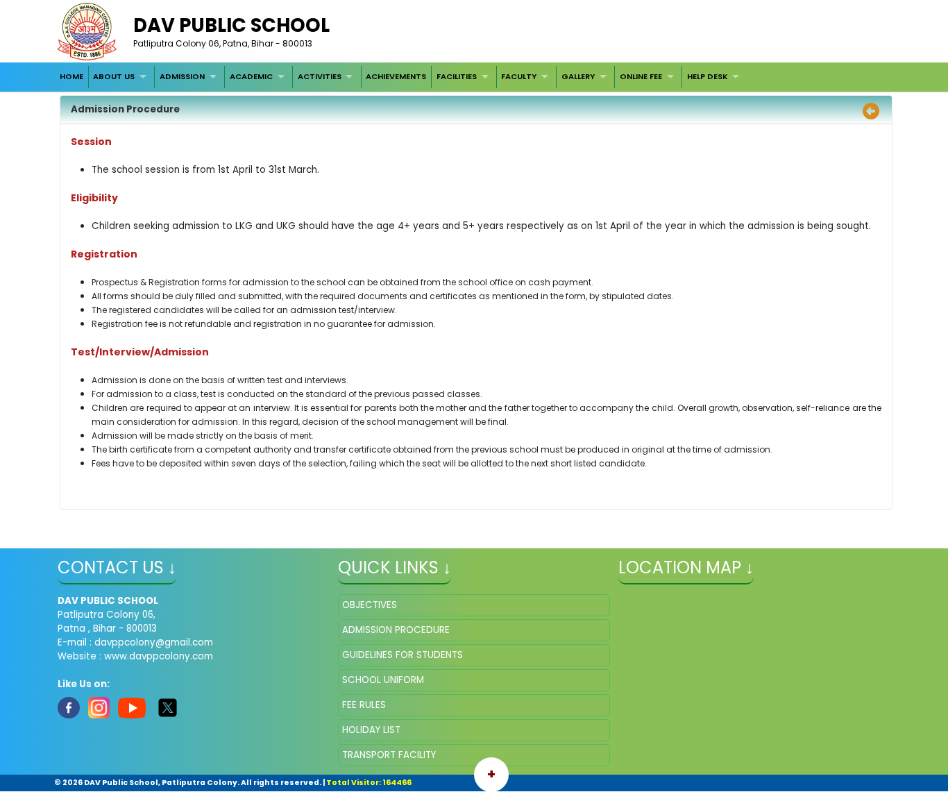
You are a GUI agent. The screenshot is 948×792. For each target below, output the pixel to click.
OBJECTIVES (369, 605)
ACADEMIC (251, 76)
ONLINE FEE (641, 76)
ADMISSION (182, 76)
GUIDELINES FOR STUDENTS (402, 655)
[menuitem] (71, 77)
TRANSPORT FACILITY (389, 754)
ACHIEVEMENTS (396, 76)
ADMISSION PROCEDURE (396, 630)
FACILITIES (457, 76)
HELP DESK (707, 76)
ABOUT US (114, 76)
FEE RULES (364, 704)
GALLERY (578, 76)
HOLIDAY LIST (371, 729)
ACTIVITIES (319, 76)
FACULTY (518, 76)
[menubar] (401, 77)
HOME (71, 76)
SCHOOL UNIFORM (383, 679)
